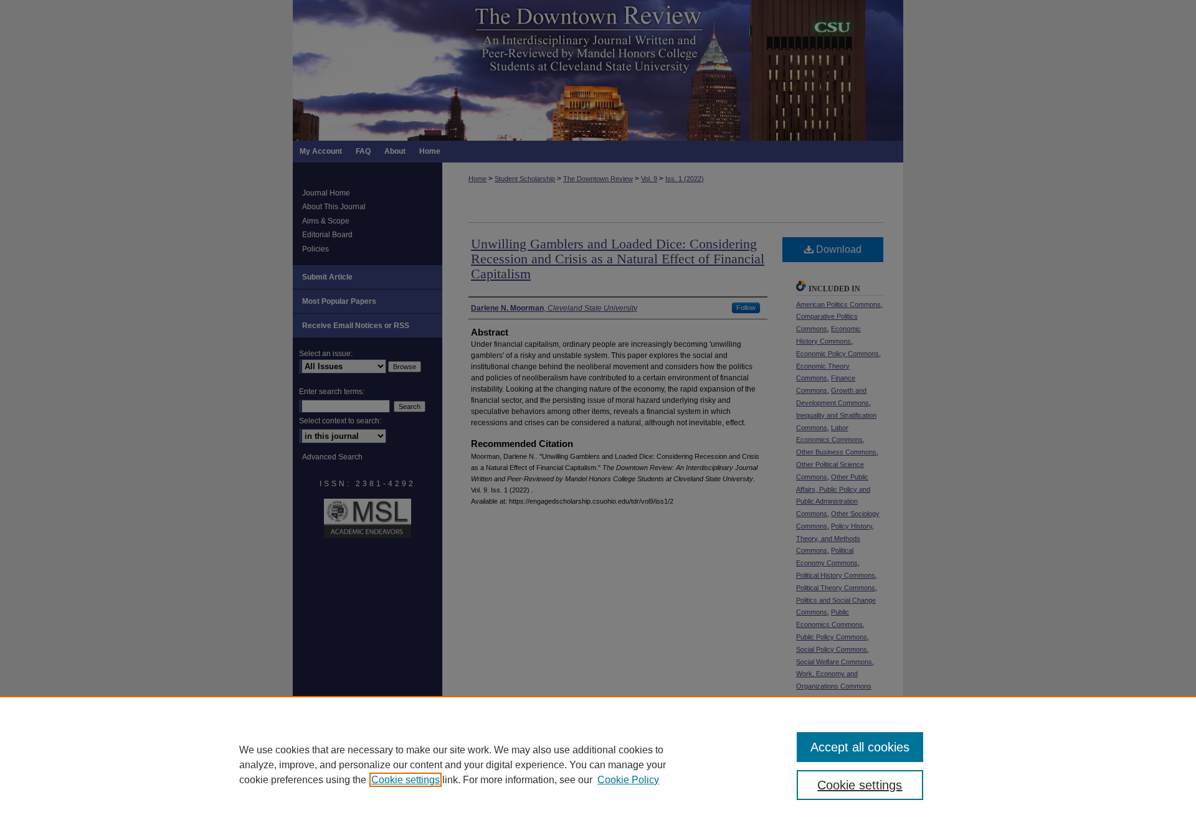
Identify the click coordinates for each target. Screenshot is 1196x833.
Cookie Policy (628, 779)
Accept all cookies (859, 747)
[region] (598, 764)
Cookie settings (405, 779)
